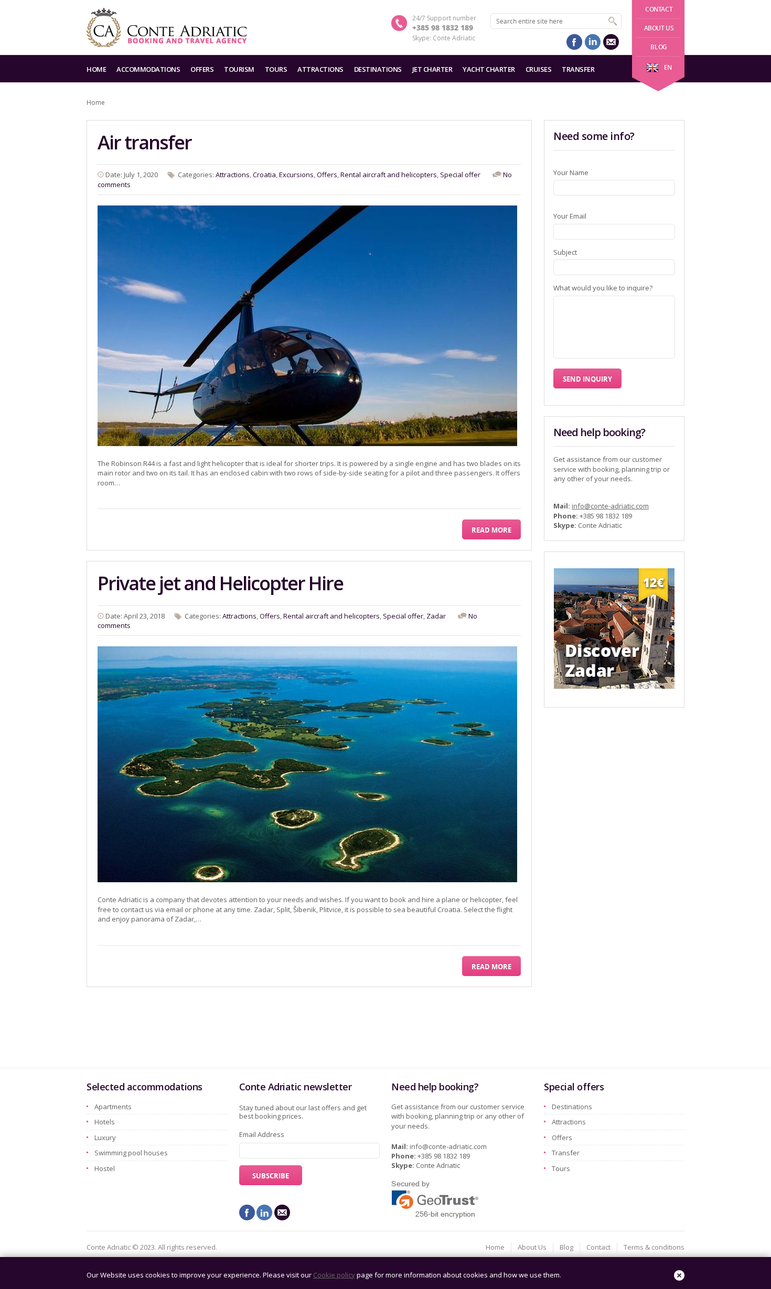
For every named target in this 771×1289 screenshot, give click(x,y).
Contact (658, 9)
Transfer (578, 69)
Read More (491, 530)
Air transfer (144, 142)
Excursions (296, 174)
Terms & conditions (654, 1247)
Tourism (239, 69)
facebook (574, 42)
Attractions (320, 69)
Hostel (104, 1168)
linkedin (593, 42)
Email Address (261, 1134)
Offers (201, 69)
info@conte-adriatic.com (610, 506)
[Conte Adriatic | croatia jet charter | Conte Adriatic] (167, 27)
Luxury (105, 1137)
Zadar (436, 616)
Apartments (113, 1106)
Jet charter (432, 69)
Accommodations (148, 69)
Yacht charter (489, 69)
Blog (658, 46)
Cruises (539, 69)
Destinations (378, 69)
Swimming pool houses (131, 1152)
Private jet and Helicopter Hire (220, 583)
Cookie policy (334, 1275)
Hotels (104, 1121)
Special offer (460, 174)
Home (96, 69)
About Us (659, 28)
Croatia (264, 174)
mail (611, 42)
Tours (276, 69)
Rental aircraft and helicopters (388, 174)
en (668, 67)
